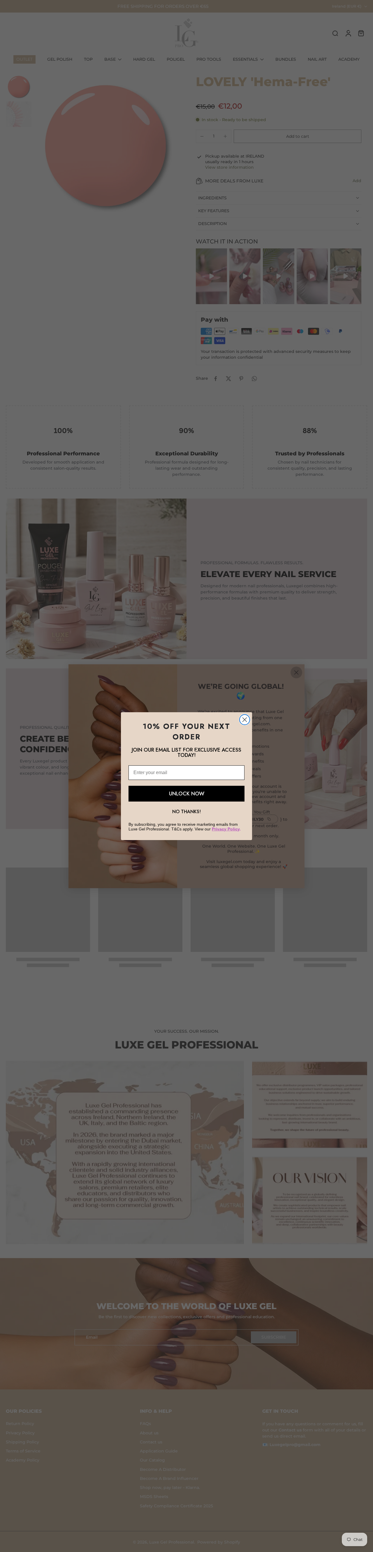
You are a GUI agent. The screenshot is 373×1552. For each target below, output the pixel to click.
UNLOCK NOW (186, 793)
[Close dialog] (245, 720)
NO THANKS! (186, 811)
